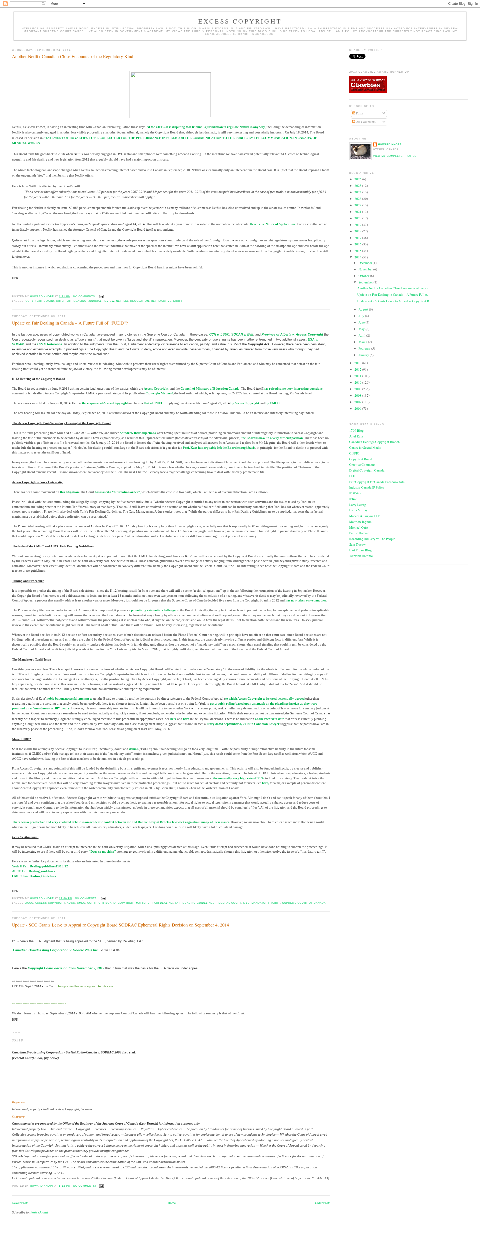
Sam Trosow (357, 544)
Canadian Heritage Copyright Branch (374, 441)
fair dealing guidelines (194, 902)
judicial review (101, 300)
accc (29, 902)
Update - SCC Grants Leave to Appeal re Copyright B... (394, 301)
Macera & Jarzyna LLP (364, 516)
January (364, 355)
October (364, 275)
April (362, 335)
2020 (358, 218)
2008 (358, 395)
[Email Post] (101, 296)
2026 (358, 179)
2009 (358, 389)
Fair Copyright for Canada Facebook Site (376, 482)
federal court (229, 902)
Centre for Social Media (365, 447)
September (366, 282)
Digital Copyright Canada (366, 470)
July (361, 316)
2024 (358, 192)
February (364, 348)
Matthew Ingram (360, 521)
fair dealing (76, 300)
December (365, 262)
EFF (352, 476)
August (363, 309)
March (363, 342)
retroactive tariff (167, 300)
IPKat (353, 499)
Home (172, 1202)
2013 (358, 363)
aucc (71, 902)
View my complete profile (394, 155)
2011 (358, 376)
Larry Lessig (357, 504)
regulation (139, 300)
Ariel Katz (356, 436)
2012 (358, 369)
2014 (358, 257)
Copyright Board (360, 459)
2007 (358, 402)
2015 (358, 250)
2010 (358, 382)
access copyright (50, 902)
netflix (122, 300)
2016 (358, 244)
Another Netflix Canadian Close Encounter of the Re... (393, 288)
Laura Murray (358, 510)
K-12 (246, 902)
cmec (81, 902)
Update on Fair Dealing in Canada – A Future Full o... (393, 294)
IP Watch (355, 493)
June (362, 322)
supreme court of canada (304, 902)
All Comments (365, 121)
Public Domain (359, 533)
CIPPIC (354, 453)
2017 (358, 237)
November (365, 269)
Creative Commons (362, 464)
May (362, 329)
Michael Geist (358, 527)
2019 (358, 224)
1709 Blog (356, 430)
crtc (60, 300)
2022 (358, 205)
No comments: (85, 296)
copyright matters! (134, 902)
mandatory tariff (266, 902)
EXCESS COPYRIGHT (240, 21)
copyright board (40, 300)
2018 (358, 231)
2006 (358, 408)
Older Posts (322, 1202)
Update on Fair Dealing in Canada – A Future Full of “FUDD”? (70, 323)
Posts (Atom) (39, 1212)
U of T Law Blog (360, 550)
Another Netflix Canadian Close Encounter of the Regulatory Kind (72, 56)
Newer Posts (20, 1202)
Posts (359, 113)
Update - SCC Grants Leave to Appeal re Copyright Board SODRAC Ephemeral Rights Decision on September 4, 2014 (120, 925)
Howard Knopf (390, 144)
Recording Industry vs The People (372, 538)
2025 (358, 185)
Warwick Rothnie (361, 555)
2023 (358, 198)
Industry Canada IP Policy (366, 487)
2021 (358, 211)
